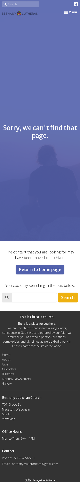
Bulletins (8, 374)
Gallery (7, 383)
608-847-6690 (24, 458)
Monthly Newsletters (16, 379)
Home (6, 354)
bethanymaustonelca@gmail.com (35, 464)
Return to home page (40, 269)
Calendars (9, 369)
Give (5, 364)
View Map (8, 419)
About (6, 359)
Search (68, 297)
